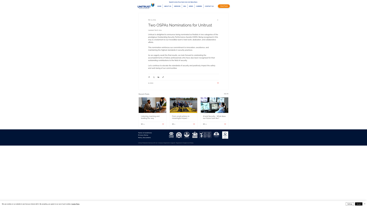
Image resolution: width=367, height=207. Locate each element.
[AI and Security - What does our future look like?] (214, 105)
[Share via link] (163, 77)
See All (226, 93)
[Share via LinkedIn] (158, 77)
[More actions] (218, 20)
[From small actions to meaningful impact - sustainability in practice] (183, 105)
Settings (349, 204)
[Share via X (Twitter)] (154, 77)
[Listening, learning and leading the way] (152, 105)
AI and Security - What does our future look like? (214, 117)
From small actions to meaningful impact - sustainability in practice (181, 117)
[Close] (365, 203)
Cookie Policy (75, 204)
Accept (359, 204)
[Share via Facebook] (149, 77)
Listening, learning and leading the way (150, 117)
